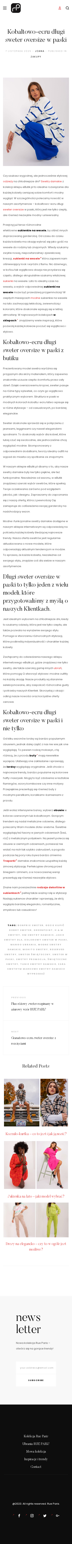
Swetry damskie (51, 181)
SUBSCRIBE (36, 1380)
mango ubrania (23, 944)
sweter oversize (13, 209)
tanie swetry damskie (38, 964)
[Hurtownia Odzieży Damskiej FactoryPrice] (57, 1516)
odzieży (8, 181)
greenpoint (43, 930)
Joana (39, 51)
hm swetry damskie (38, 934)
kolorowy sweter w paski (45, 939)
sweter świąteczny (34, 954)
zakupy (36, 56)
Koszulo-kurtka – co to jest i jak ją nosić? (36, 1134)
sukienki (8, 281)
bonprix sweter (31, 925)
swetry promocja (31, 959)
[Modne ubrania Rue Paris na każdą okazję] (31, 1516)
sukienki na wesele (26, 258)
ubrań (58, 668)
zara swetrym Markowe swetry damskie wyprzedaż (36, 968)
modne (35, 298)
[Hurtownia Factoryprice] (44, 1516)
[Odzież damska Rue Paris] (18, 1516)
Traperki (9, 861)
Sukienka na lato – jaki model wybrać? (36, 1197)
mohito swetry (35, 949)
